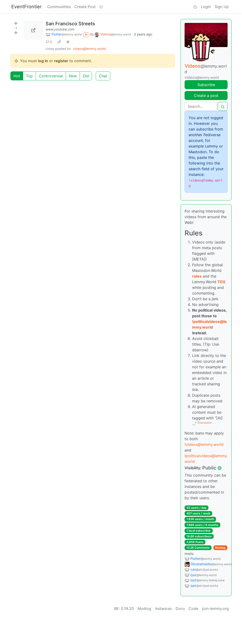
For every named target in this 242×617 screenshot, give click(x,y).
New (73, 76)
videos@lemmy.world (89, 49)
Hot (16, 76)
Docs (180, 608)
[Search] (195, 6)
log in (43, 60)
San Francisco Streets (70, 23)
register (61, 60)
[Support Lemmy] (101, 6)
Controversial (51, 76)
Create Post (85, 6)
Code (193, 608)
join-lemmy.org (215, 608)
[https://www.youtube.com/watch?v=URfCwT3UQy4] (33, 30)
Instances (163, 608)
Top (29, 76)
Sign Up (222, 6)
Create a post (206, 95)
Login (206, 6)
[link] (59, 41)
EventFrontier (26, 6)
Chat (103, 76)
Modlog (220, 547)
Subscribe (206, 84)
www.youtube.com (60, 29)
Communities (59, 6)
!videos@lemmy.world (204, 444)
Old (86, 76)
